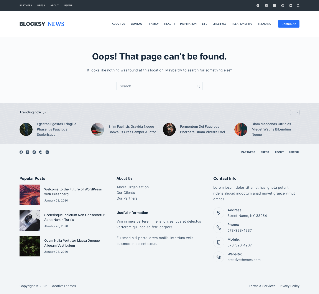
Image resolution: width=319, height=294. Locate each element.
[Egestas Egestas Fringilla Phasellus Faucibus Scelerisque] (26, 129)
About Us (118, 23)
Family (154, 23)
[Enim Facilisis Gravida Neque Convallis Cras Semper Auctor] (97, 129)
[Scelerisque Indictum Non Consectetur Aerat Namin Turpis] (30, 220)
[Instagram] (274, 5)
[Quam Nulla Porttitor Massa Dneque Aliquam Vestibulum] (30, 246)
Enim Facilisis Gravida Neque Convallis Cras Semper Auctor (132, 129)
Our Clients (126, 192)
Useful (68, 5)
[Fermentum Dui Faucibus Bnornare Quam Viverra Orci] (169, 129)
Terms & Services (262, 286)
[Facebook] (258, 5)
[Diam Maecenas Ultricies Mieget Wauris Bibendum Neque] (240, 129)
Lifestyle (219, 23)
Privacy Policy (288, 286)
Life (204, 23)
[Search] (298, 5)
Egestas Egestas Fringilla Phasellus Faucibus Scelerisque (56, 129)
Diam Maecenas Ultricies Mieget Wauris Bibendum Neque (271, 129)
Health (169, 23)
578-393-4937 (239, 230)
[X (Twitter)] (266, 5)
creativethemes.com (244, 260)
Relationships (242, 23)
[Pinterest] (282, 5)
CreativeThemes (63, 286)
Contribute (288, 24)
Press (41, 5)
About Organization (133, 187)
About (54, 5)
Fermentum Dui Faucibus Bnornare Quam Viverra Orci (202, 129)
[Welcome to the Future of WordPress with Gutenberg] (30, 195)
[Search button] (198, 86)
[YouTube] (290, 5)
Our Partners (127, 198)
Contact (137, 23)
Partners (26, 5)
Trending (264, 23)
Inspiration (188, 23)
